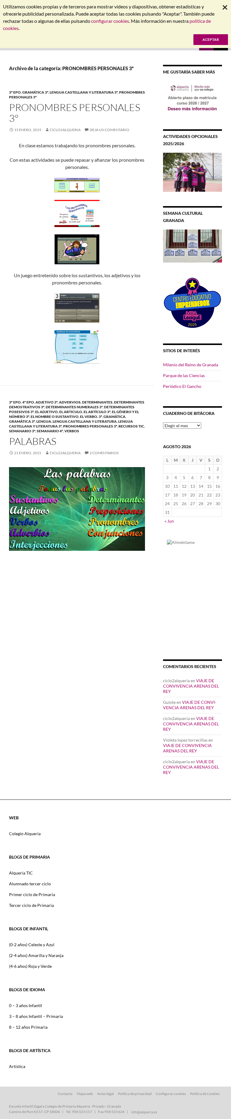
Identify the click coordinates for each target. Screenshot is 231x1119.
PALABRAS (32, 441)
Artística (17, 1066)
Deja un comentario (109, 130)
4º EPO (28, 402)
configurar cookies (110, 21)
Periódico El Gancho (182, 386)
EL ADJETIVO (46, 412)
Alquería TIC (21, 872)
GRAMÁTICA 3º (35, 92)
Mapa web (85, 1093)
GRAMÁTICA (114, 416)
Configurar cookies (171, 1093)
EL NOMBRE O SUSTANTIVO (55, 416)
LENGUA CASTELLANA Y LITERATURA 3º (84, 92)
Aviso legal (105, 1093)
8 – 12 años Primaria (28, 1027)
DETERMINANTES (97, 402)
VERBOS (71, 431)
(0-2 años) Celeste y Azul (31, 944)
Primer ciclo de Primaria (32, 894)
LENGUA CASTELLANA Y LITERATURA (85, 421)
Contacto (65, 1093)
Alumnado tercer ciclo (30, 883)
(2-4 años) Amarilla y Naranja (36, 955)
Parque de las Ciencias (184, 375)
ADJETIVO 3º (46, 402)
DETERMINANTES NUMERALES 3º (74, 407)
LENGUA (43, 421)
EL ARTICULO (70, 412)
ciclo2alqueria (65, 130)
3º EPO (15, 92)
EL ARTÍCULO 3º (97, 412)
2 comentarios (104, 453)
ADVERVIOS (70, 402)
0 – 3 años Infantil (25, 1005)
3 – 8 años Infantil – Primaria (36, 1016)
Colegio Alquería (25, 833)
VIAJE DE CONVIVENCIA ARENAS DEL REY (191, 686)
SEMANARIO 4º (50, 431)
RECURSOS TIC (131, 426)
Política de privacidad (135, 1093)
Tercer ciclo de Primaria (31, 905)
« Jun (169, 521)
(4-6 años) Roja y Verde (30, 966)
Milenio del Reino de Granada (190, 364)
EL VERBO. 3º (91, 416)
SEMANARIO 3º (22, 431)
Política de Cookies (205, 1093)
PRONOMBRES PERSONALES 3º (74, 112)
